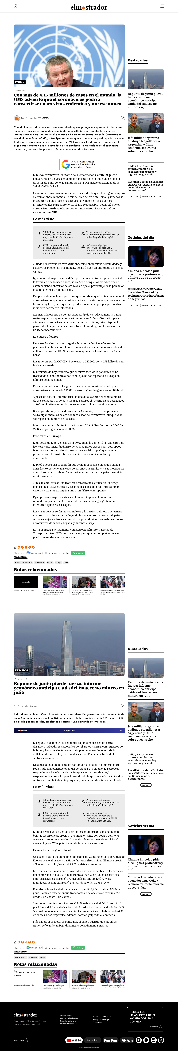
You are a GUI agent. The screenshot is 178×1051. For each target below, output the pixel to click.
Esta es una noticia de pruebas (24, 590)
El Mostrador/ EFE (33, 118)
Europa (58, 562)
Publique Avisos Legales (102, 1019)
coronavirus (40, 562)
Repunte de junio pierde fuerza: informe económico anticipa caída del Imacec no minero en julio (145, 100)
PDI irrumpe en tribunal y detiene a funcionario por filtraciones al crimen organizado (56, 249)
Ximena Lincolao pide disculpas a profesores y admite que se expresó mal (145, 276)
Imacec (42, 957)
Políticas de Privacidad (68, 1023)
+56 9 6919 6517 (19, 1024)
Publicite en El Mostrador (102, 1016)
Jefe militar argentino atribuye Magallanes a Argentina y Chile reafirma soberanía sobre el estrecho (144, 144)
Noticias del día (141, 237)
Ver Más (45, 118)
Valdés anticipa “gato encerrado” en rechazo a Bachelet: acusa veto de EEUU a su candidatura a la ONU (103, 249)
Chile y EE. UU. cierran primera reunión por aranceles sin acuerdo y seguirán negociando (142, 170)
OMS (66, 562)
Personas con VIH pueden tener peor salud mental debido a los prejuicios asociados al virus (53, 592)
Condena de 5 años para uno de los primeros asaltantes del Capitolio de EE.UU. (113, 592)
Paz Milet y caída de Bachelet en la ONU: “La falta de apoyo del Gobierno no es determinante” (145, 186)
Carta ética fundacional (69, 1018)
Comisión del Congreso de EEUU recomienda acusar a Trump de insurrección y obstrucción (83, 592)
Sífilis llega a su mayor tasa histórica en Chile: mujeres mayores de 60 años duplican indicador (58, 236)
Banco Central (20, 957)
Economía (33, 957)
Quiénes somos (66, 1015)
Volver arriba (19, 1040)
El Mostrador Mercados (27, 706)
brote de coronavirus (23, 562)
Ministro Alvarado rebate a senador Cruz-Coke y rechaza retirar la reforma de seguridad (146, 294)
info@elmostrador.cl (32, 1024)
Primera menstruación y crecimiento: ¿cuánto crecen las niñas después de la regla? (102, 235)
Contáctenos (97, 1022)
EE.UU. (50, 562)
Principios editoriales (68, 1020)
